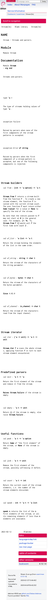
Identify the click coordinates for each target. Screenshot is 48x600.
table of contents (27, 553)
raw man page (25, 547)
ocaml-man (21, 14)
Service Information (16, 11)
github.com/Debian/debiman (31, 593)
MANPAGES (11, 1)
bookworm (12, 14)
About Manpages (22, 4)
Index (10, 4)
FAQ (33, 4)
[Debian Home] (3, 5)
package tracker (26, 543)
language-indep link (28, 539)
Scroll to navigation (11, 21)
